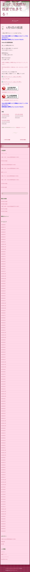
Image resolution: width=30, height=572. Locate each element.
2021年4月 (3, 381)
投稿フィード (4, 554)
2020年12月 (3, 391)
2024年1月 (3, 300)
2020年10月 (3, 396)
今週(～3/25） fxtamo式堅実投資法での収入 (10, 157)
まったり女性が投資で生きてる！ (14, 9)
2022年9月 (3, 339)
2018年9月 (3, 457)
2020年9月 (3, 398)
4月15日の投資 (6, 120)
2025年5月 (3, 261)
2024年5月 (3, 290)
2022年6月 (3, 347)
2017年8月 (3, 489)
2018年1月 (3, 477)
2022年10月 (3, 337)
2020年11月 (3, 393)
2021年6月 (3, 376)
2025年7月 (3, 256)
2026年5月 (3, 232)
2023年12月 (3, 303)
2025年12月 (3, 244)
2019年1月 (3, 447)
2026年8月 (3, 224)
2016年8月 (3, 518)
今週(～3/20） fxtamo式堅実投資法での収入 (10, 168)
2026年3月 (3, 236)
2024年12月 (3, 273)
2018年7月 (3, 462)
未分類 (2, 544)
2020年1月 (3, 418)
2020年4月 (3, 410)
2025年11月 (3, 246)
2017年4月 (3, 499)
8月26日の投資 (4, 211)
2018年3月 (3, 472)
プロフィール (4, 153)
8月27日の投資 (4, 208)
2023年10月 (3, 308)
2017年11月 (3, 482)
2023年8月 (3, 312)
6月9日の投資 (23, 139)
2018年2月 (3, 474)
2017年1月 (3, 506)
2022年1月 (3, 359)
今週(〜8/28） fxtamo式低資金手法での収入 (10, 206)
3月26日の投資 (4, 183)
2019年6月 (3, 435)
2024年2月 (3, 298)
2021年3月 (3, 384)
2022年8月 (3, 342)
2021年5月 (3, 379)
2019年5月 (3, 437)
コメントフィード (4, 556)
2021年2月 (3, 386)
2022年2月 (3, 357)
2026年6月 (3, 229)
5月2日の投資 (4, 187)
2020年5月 (3, 408)
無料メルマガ (4, 172)
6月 (3, 27)
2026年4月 (3, 234)
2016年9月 (3, 516)
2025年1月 (3, 271)
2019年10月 (3, 425)
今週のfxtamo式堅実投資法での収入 (8, 164)
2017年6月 (3, 494)
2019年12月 (3, 420)
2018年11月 (3, 452)
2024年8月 (3, 283)
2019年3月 (3, 442)
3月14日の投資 (19, 114)
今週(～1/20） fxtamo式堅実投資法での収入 (10, 179)
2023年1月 (3, 330)
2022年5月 (3, 349)
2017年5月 (3, 496)
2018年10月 (3, 455)
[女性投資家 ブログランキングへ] (10, 90)
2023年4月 (3, 322)
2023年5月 (3, 320)
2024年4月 (3, 293)
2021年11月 (3, 364)
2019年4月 (3, 440)
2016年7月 (3, 521)
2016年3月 (3, 531)
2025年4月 (3, 263)
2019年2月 (3, 445)
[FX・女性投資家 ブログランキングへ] (10, 98)
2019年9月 (3, 428)
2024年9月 (3, 281)
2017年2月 (3, 504)
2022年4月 (3, 352)
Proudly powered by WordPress (12, 568)
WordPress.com (13, 570)
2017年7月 (3, 491)
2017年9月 (3, 487)
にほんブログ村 (5, 78)
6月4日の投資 (5, 114)
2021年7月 (3, 374)
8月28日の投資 (4, 203)
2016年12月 (3, 509)
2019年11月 (3, 423)
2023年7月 (3, 315)
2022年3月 (3, 354)
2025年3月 (3, 266)
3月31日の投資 (4, 160)
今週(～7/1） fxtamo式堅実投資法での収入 (10, 175)
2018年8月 (3, 460)
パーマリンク (23, 127)
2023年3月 (3, 325)
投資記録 (18, 127)
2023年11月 (3, 305)
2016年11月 (3, 511)
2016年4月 (3, 528)
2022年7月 (3, 344)
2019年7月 (3, 433)
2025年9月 (3, 251)
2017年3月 (3, 501)
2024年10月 (3, 278)
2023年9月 (3, 310)
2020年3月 (3, 413)
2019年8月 (3, 430)
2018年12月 (3, 450)
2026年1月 (3, 241)
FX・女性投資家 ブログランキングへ (10, 100)
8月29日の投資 (4, 201)
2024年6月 (3, 288)
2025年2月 (3, 268)
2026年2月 (3, 239)
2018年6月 (3, 464)
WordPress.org (4, 559)
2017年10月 (3, 484)
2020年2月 (3, 415)
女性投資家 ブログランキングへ (9, 92)
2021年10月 (3, 366)
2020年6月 (3, 406)
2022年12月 (3, 332)
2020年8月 (3, 401)
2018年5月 (3, 467)
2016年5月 (3, 526)
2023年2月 (3, 327)
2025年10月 (3, 249)
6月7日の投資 (6, 139)
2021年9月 (3, 369)
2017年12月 (3, 479)
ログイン (3, 551)
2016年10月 (3, 513)
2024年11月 (3, 276)
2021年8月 (3, 371)
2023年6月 (3, 317)
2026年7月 (3, 227)
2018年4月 (3, 469)
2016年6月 (3, 523)
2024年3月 (3, 295)
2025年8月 (3, 254)
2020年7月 (3, 403)
